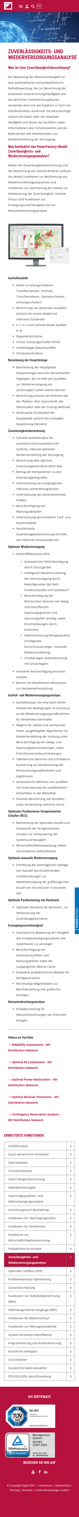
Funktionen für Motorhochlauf (28, 1318)
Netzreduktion (18, 1162)
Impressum (45, 1485)
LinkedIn (46, 1472)
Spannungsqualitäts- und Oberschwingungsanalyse (25, 1198)
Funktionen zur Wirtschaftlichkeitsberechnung (29, 1237)
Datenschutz (62, 1485)
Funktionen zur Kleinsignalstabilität (32, 1326)
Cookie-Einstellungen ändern (52, 1490)
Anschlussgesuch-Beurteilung (28, 1210)
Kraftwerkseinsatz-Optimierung (29, 1279)
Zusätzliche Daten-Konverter (27, 1368)
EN (39, 6)
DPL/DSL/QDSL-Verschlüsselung (29, 1376)
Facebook (39, 1472)
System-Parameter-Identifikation (30, 1335)
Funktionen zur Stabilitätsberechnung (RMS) (34, 1298)
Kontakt (27, 1490)
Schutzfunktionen (20, 1171)
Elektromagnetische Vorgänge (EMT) (32, 1310)
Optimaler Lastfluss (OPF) (25, 1271)
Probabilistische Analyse (24, 1249)
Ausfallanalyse (18, 1146)
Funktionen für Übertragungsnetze (32, 1218)
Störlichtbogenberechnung (26, 1179)
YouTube (33, 1472)
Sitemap (15, 1490)
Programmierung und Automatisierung (34, 1343)
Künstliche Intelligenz (23, 1351)
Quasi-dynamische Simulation (28, 1154)
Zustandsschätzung (21, 1287)
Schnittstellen (17, 1360)
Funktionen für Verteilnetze (26, 1226)
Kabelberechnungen (22, 1187)
